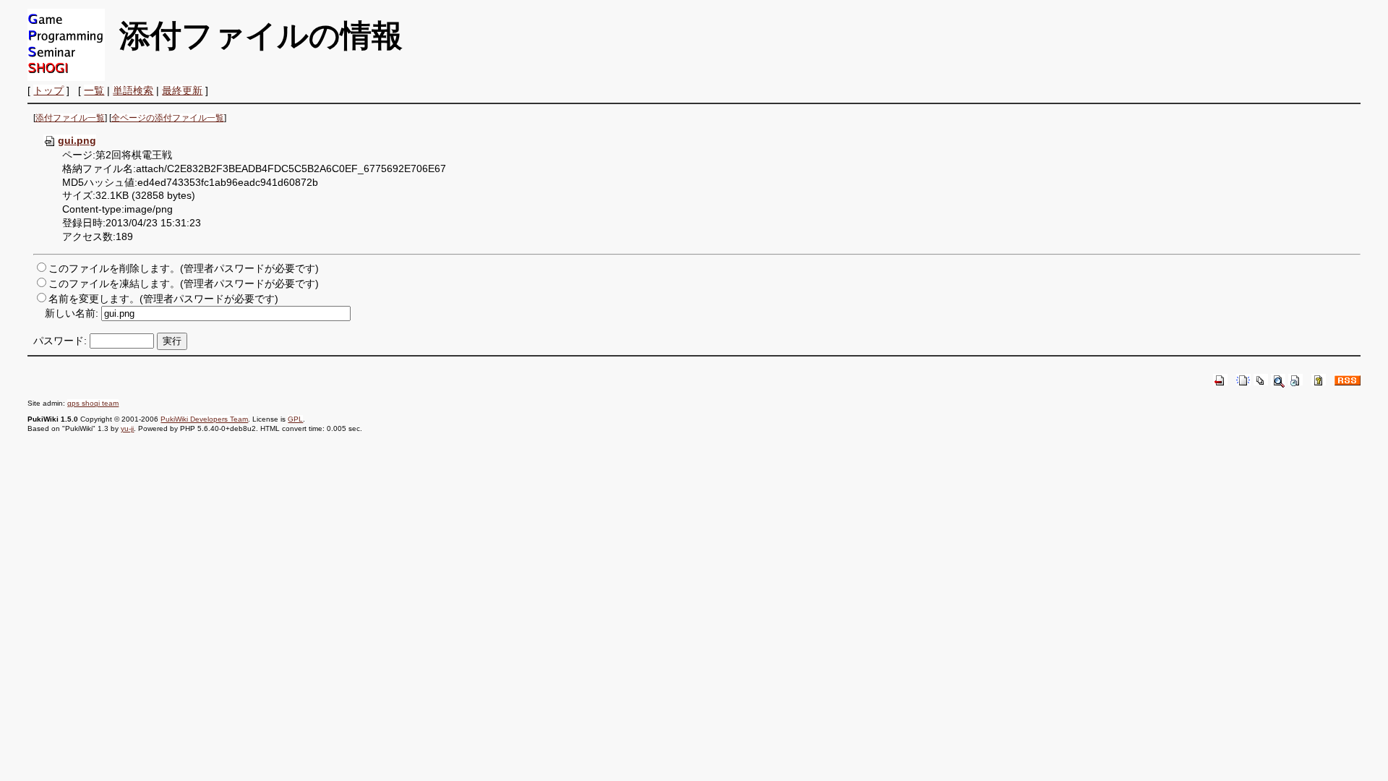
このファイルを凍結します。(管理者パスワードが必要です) (183, 283)
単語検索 (133, 90)
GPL (295, 419)
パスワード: (60, 340)
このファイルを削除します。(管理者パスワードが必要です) (183, 268)
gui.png (77, 140)
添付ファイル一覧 (70, 118)
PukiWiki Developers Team (204, 419)
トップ (48, 90)
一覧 (94, 90)
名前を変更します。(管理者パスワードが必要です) (163, 298)
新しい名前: (71, 313)
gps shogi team (93, 403)
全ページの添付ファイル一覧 (167, 118)
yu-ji (127, 428)
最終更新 (182, 90)
